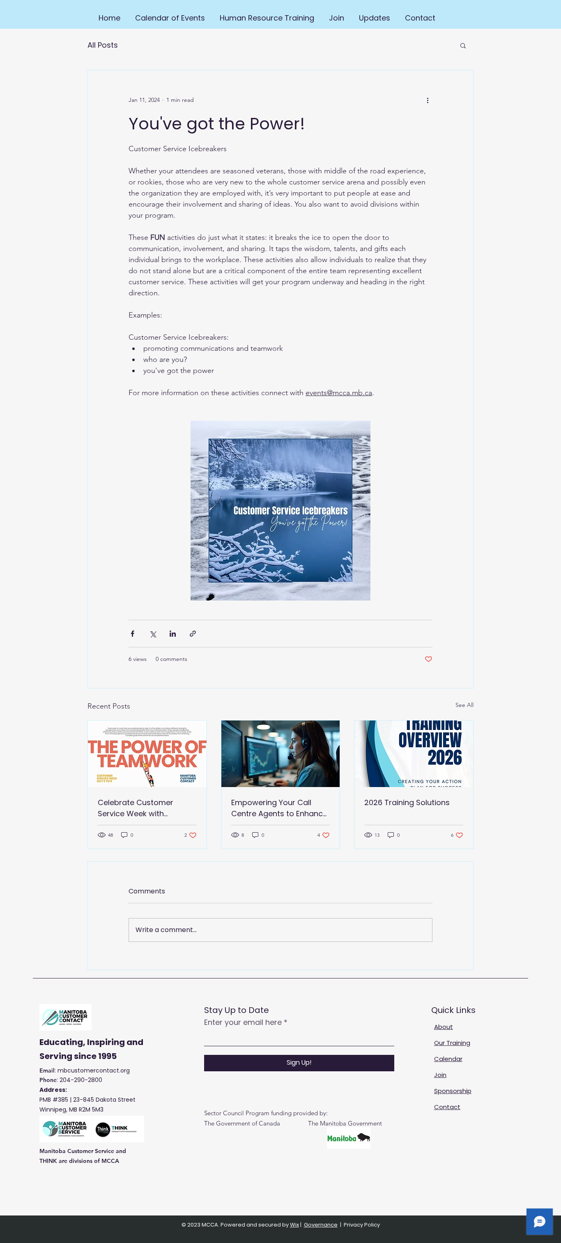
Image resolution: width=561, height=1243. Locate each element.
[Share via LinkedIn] (173, 634)
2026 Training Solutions (407, 802)
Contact (447, 1107)
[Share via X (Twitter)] (152, 634)
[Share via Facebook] (132, 634)
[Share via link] (193, 634)
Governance (321, 1225)
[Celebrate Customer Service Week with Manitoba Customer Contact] (147, 753)
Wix (294, 1225)
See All (464, 705)
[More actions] (427, 100)
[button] (463, 45)
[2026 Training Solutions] (413, 753)
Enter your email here (243, 1022)
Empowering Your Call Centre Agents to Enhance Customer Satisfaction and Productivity (279, 808)
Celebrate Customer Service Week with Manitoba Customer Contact (135, 808)
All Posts (102, 45)
